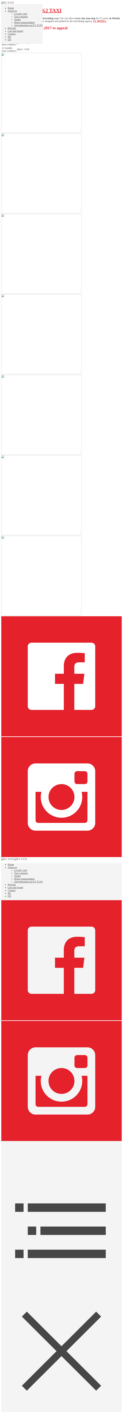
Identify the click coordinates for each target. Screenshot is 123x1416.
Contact (12, 34)
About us (12, 11)
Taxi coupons (21, 16)
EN (9, 39)
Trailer (17, 19)
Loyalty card (20, 13)
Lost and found (15, 31)
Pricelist (12, 28)
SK (9, 36)
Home (11, 8)
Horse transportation (24, 22)
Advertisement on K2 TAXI (28, 25)
